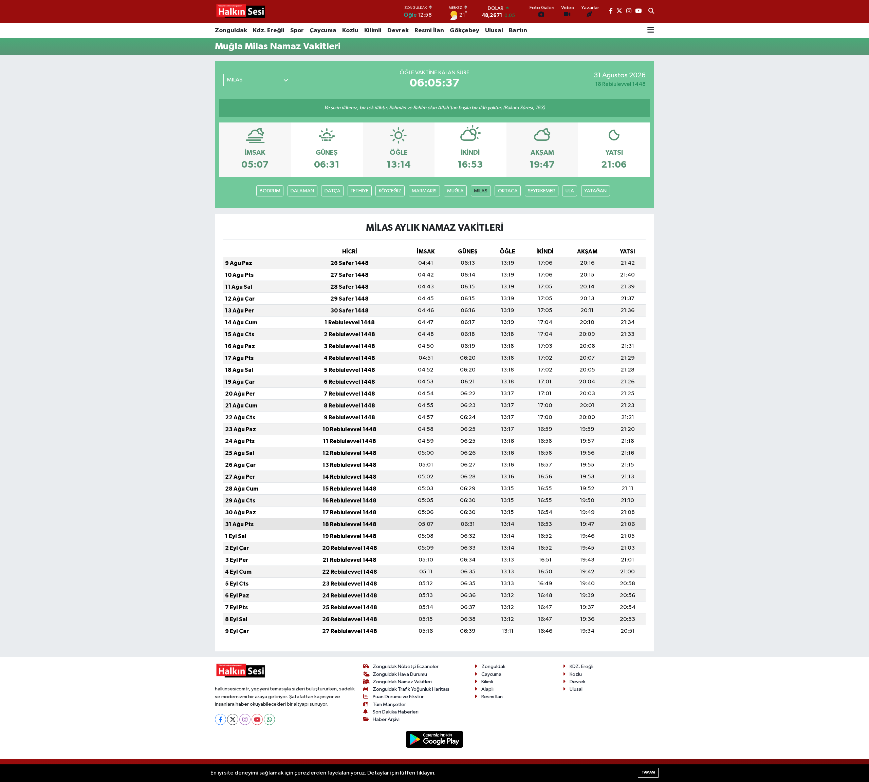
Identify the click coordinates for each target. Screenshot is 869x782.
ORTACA (508, 190)
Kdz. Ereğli (268, 30)
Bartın (518, 30)
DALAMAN (302, 190)
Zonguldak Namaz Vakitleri (402, 681)
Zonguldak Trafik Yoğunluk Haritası (411, 689)
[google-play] (435, 739)
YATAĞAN (595, 190)
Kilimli (373, 30)
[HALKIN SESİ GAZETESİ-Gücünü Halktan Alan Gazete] (240, 11)
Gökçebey (464, 30)
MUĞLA (455, 190)
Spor (297, 30)
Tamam (648, 772)
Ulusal (494, 30)
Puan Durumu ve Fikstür (398, 696)
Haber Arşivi (386, 719)
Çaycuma (323, 30)
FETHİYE (359, 190)
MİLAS (480, 190)
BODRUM (270, 190)
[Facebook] (220, 719)
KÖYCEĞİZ (390, 190)
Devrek (398, 30)
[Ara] (651, 11)
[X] (232, 719)
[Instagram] (245, 719)
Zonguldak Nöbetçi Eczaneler (406, 666)
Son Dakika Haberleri (396, 711)
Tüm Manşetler (389, 704)
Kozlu (350, 30)
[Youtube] (257, 719)
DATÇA (332, 190)
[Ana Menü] (650, 30)
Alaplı (487, 689)
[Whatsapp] (269, 719)
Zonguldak (231, 30)
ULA (570, 190)
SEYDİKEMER (541, 190)
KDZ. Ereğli (581, 666)
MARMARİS (424, 190)
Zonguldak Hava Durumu (400, 674)
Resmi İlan (429, 30)
